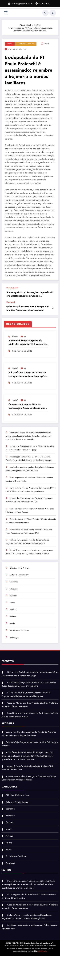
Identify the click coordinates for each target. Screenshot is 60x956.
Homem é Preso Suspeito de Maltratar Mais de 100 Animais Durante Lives (26, 342)
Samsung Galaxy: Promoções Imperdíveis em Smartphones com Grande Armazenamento (29, 294)
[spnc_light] (52, 13)
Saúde (12, 623)
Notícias (13, 609)
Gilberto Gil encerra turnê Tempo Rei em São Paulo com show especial (27, 308)
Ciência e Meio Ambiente (20, 567)
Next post (10, 302)
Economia (14, 581)
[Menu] (5, 12)
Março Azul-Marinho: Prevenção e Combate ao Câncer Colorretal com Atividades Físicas (29, 778)
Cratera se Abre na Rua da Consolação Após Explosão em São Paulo (26, 406)
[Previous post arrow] (53, 292)
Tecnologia (14, 637)
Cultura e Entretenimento (20, 574)
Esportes (13, 595)
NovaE (46, 43)
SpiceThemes (42, 951)
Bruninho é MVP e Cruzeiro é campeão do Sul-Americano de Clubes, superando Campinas (26, 694)
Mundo (12, 602)
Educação (14, 588)
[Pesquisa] (45, 13)
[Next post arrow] (53, 308)
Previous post (12, 288)
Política (9, 43)
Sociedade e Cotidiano (26, 43)
